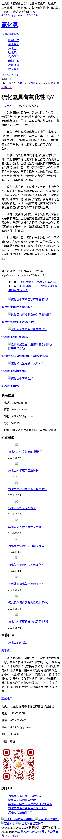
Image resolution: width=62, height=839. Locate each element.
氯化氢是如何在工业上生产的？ (27, 489)
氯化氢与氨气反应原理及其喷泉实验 (30, 804)
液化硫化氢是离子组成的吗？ (15, 337)
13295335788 (30, 15)
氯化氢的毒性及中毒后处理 (24, 796)
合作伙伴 (13, 56)
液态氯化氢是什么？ (20, 812)
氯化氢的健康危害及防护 (23, 470)
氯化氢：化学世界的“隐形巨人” (27, 451)
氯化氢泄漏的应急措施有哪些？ (27, 546)
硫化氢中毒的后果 (10, 386)
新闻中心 (13, 60)
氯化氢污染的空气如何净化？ (26, 564)
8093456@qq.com (11, 15)
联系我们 (13, 69)
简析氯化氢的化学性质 (22, 800)
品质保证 (13, 65)
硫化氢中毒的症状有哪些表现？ (39, 282)
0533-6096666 (11, 33)
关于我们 (13, 44)
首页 (20, 83)
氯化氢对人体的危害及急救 (24, 527)
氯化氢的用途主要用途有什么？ (27, 808)
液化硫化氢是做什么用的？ (14, 371)
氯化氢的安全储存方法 (22, 508)
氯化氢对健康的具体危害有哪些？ (29, 621)
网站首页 (13, 40)
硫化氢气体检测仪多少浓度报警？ (18, 322)
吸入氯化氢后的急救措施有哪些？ (29, 602)
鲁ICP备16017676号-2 (34, 831)
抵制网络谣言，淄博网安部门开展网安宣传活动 (24, 356)
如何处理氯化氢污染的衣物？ (26, 583)
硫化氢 (12, 52)
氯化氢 (12, 48)
